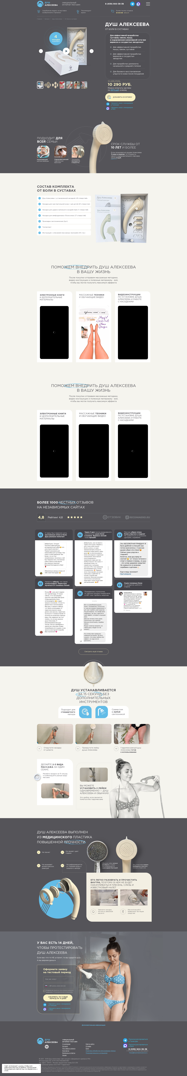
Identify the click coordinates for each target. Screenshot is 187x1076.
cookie (20, 1066)
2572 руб (115, 90)
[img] (40, 4)
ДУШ (47, 3)
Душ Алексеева (57, 19)
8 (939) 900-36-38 (114, 4)
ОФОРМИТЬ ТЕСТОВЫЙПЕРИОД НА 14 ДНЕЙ (58, 997)
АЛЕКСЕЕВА (51, 5)
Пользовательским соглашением (63, 992)
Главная (39, 19)
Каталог (47, 19)
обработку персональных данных (62, 990)
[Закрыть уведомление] (39, 1065)
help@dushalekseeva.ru (138, 1053)
